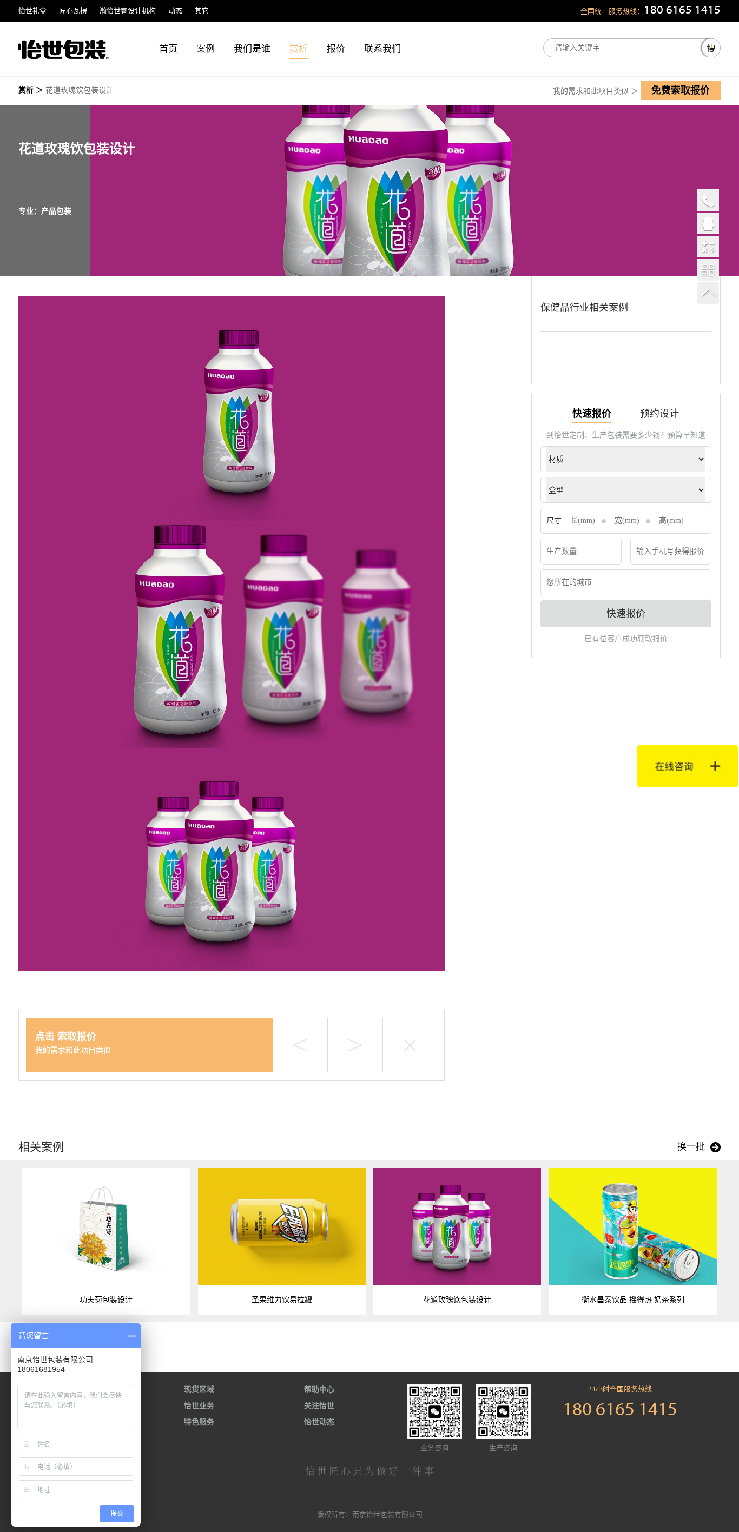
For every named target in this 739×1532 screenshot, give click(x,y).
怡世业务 (199, 1406)
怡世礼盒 (32, 10)
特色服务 (199, 1422)
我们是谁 (252, 49)
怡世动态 (319, 1422)
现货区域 (199, 1389)
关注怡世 (319, 1406)
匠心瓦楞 (73, 10)
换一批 (691, 1147)
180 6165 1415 (682, 10)
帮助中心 (319, 1389)
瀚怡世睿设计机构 (128, 10)
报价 (336, 49)
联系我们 (382, 49)
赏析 (298, 49)
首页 (168, 49)
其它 (202, 10)
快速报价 (625, 613)
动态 (175, 10)
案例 (205, 49)
